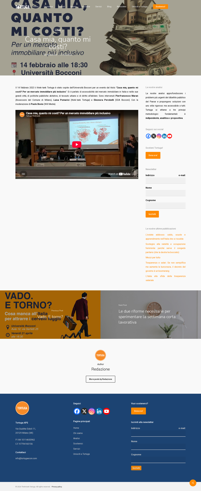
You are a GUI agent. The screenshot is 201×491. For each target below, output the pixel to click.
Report (73, 7)
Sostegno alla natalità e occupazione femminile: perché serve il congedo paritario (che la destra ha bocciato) (166, 248)
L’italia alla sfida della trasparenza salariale (166, 278)
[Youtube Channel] (169, 136)
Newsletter (121, 7)
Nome (149, 187)
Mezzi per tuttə (153, 257)
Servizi (98, 7)
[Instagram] (159, 136)
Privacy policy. (57, 487)
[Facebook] (148, 136)
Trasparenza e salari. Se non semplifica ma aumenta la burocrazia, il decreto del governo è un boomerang (166, 266)
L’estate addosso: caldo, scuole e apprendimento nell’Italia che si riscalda (166, 236)
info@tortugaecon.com (26, 458)
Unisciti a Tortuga (140, 7)
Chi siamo (48, 7)
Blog (109, 7)
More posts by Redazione (100, 379)
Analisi (76, 438)
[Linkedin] (99, 411)
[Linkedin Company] (164, 136)
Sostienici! (160, 7)
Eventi (58, 30)
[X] (153, 136)
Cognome (151, 200)
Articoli (61, 7)
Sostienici (78, 443)
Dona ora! (153, 155)
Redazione (52, 54)
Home (35, 7)
